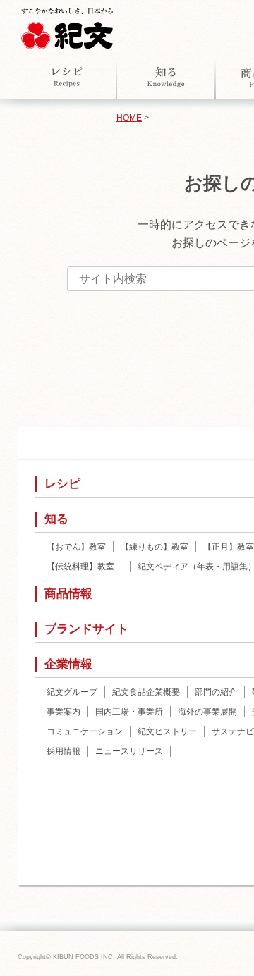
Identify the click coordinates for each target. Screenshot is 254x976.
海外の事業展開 (207, 712)
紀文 (67, 25)
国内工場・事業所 (129, 712)
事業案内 (63, 712)
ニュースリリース (129, 751)
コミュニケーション (85, 731)
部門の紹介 (216, 692)
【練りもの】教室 (154, 547)
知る (165, 77)
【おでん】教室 (76, 547)
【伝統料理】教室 (85, 567)
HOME (129, 118)
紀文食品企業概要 (146, 692)
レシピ (67, 77)
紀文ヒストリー (167, 731)
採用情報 (63, 751)
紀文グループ (72, 692)
